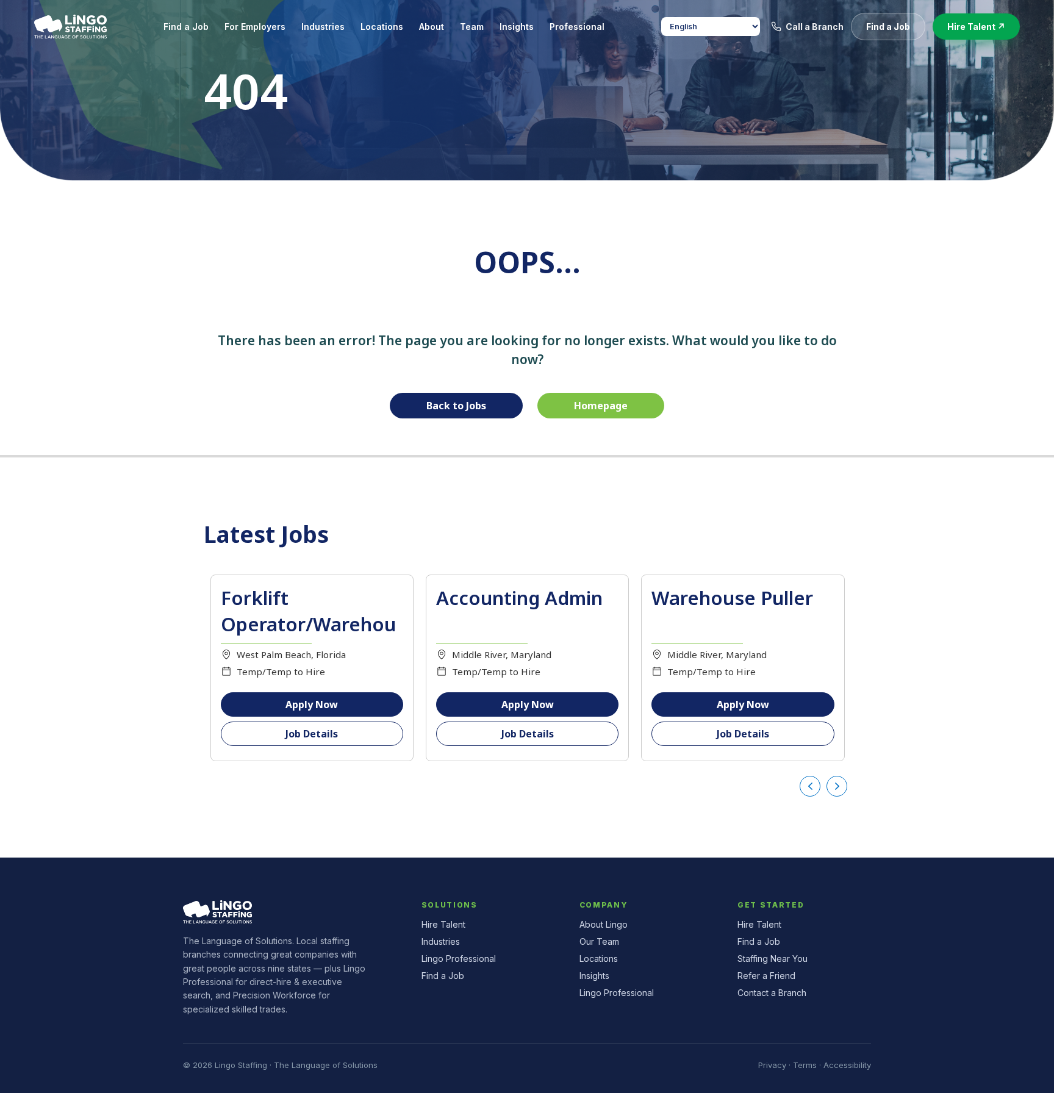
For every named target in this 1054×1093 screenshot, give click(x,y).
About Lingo (603, 924)
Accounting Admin (519, 598)
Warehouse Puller (732, 598)
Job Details (311, 733)
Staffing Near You (772, 958)
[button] (888, 26)
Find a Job (442, 975)
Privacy (772, 1065)
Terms (805, 1065)
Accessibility (847, 1065)
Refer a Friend (766, 975)
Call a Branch (815, 26)
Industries (440, 941)
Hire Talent (443, 924)
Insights (594, 975)
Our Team (599, 941)
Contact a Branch (771, 992)
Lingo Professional (458, 958)
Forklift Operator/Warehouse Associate (308, 624)
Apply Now (311, 704)
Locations (598, 958)
